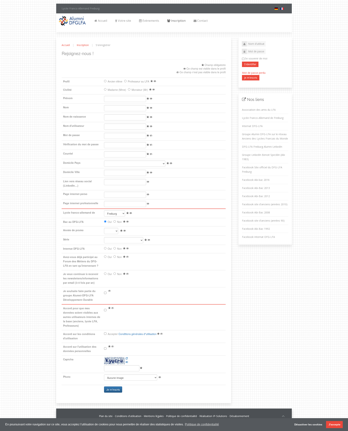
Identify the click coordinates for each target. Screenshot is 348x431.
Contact (202, 21)
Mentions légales (154, 416)
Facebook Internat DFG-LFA (258, 237)
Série (66, 239)
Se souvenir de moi (256, 58)
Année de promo (73, 230)
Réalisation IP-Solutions (213, 416)
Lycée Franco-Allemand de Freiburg (262, 118)
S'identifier (250, 64)
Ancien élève (115, 81)
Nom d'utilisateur (73, 126)
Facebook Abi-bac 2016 (256, 180)
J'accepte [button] (334, 424)
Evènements (150, 21)
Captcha (68, 359)
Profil (66, 81)
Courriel (68, 153)
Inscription (178, 21)
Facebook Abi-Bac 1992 (256, 228)
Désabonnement (239, 416)
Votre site (124, 21)
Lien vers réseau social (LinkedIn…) (77, 183)
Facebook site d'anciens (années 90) (263, 220)
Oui (110, 222)
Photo (67, 376)
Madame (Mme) (117, 89)
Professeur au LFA (138, 81)
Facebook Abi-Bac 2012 (256, 196)
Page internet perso (75, 194)
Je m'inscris (250, 77)
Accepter (132, 334)
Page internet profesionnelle (80, 203)
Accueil (102, 21)
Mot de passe (71, 135)
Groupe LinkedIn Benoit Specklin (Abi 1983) (263, 157)
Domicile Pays (71, 163)
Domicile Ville (71, 172)
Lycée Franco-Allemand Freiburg (81, 8)
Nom (66, 107)
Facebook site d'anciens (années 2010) (264, 204)
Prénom (67, 98)
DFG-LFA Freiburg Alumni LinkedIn (262, 146)
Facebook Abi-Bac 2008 (256, 212)
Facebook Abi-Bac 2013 (256, 188)
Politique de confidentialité (181, 416)
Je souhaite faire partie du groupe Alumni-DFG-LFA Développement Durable (79, 295)
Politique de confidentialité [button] (202, 424)
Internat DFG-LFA (74, 248)
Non (119, 222)
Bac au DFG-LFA (73, 222)
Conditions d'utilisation (128, 416)
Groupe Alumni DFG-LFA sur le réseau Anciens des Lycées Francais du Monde (265, 136)
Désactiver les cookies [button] (308, 424)
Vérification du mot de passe (81, 144)
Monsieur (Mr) (140, 89)
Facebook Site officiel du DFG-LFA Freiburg (262, 169)
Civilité (67, 89)
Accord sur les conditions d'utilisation (79, 336)
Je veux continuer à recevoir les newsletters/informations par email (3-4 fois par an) (80, 278)
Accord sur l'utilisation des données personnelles (79, 349)
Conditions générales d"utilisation (138, 334)
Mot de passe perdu (254, 72)
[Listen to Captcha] (127, 362)
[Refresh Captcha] (127, 358)
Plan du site (106, 416)
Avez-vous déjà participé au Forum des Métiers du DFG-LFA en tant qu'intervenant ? (80, 261)
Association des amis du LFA (259, 109)
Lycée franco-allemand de (79, 212)
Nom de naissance (74, 116)
